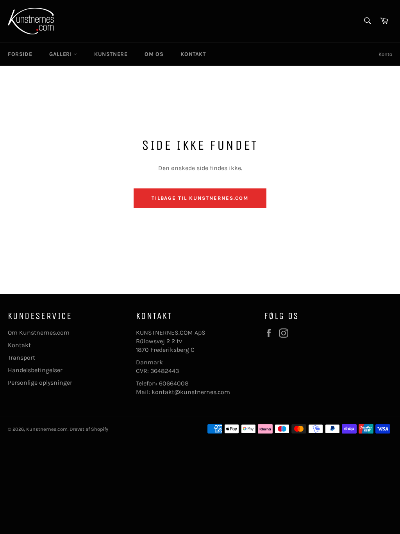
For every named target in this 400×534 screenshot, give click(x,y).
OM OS (154, 54)
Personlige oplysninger (40, 382)
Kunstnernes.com (47, 429)
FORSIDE (20, 54)
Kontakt (19, 345)
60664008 (174, 383)
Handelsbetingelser (35, 370)
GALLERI (61, 54)
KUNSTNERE (110, 54)
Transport (21, 357)
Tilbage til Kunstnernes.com (200, 198)
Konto (385, 54)
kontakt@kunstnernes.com (191, 392)
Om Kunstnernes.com (39, 332)
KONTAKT (192, 54)
